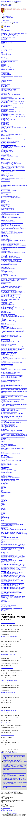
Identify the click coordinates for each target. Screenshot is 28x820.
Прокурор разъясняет (6, 239)
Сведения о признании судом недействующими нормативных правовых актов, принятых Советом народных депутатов (13, 167)
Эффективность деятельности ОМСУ (10, 287)
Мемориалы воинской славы (8, 37)
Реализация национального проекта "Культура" (12, 572)
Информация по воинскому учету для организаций (13, 369)
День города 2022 (5, 123)
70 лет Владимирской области (8, 100)
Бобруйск (3, 508)
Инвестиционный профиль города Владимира (12, 375)
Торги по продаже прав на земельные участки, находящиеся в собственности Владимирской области (14, 533)
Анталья (3, 513)
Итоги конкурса (4, 86)
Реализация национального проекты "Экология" (12, 583)
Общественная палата (6, 74)
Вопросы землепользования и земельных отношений (14, 389)
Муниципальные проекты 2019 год (9, 585)
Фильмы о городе (5, 93)
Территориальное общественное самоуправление (13, 67)
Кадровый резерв (5, 143)
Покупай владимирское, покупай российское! (12, 291)
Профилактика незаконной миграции (10, 214)
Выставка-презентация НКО (8, 61)
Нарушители (4, 361)
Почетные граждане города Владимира (10, 94)
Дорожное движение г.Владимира (9, 352)
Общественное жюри (6, 82)
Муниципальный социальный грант (9, 60)
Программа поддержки (6, 302)
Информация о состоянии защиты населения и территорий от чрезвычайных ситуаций (12, 233)
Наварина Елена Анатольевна (8, 623)
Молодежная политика (6, 472)
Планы (2, 182)
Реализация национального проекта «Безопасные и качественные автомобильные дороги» (13, 590)
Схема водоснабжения (6, 345)
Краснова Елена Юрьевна (7, 668)
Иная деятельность (5, 189)
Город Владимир (7, 14)
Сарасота (3, 493)
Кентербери (3, 484)
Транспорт (3, 319)
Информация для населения (7, 216)
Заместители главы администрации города (11, 134)
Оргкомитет (3, 81)
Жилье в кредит (4, 249)
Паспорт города (4, 288)
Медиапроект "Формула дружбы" (9, 90)
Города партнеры (5, 481)
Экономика (3, 283)
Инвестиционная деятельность (8, 370)
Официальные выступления (7, 151)
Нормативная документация (7, 595)
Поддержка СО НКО (6, 192)
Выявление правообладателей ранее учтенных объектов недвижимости (12, 254)
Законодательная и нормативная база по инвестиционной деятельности (10, 373)
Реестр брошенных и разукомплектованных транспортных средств (11, 262)
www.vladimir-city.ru (5, 795)
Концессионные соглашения (8, 343)
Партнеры (3, 536)
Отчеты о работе (5, 154)
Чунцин (2, 505)
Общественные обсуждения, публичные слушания (13, 170)
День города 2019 (5, 118)
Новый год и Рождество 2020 (8, 119)
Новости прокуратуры (6, 237)
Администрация (9, 22)
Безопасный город (5, 206)
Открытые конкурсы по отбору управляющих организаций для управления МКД (12, 334)
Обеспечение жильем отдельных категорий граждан (13, 245)
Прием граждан (4, 236)
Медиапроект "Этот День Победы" (9, 35)
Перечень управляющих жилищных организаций (13, 330)
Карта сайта (8, 791)
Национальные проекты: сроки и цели (10, 539)
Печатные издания (5, 91)
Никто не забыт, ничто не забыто (9, 34)
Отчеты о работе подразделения (8, 605)
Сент (2, 491)
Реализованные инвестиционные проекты (11, 380)
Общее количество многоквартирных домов (11, 336)
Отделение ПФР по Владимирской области (11, 259)
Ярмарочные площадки (6, 296)
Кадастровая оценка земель (7, 406)
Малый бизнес (7, 16)
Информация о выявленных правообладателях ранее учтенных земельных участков (13, 408)
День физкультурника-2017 (7, 109)
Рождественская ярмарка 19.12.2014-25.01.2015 (12, 101)
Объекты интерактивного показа (9, 464)
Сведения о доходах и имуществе (9, 162)
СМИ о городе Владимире (7, 126)
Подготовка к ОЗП (5, 323)
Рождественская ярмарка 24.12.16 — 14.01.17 (12, 107)
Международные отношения (8, 480)
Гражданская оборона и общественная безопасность (13, 228)
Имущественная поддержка (7, 308)
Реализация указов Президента (8, 290)
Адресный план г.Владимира (8, 425)
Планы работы (4, 152)
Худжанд (3, 516)
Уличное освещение (5, 357)
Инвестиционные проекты (7, 378)
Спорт (2, 452)
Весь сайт (4, 4)
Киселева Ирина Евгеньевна (8, 692)
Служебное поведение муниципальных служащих (13, 146)
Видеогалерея (4, 39)
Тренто (2, 488)
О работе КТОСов (5, 73)
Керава (2, 496)
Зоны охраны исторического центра (9, 426)
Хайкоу (2, 503)
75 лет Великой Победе (6, 120)
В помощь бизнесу (5, 303)
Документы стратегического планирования (11, 265)
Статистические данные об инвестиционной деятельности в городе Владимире (12, 377)
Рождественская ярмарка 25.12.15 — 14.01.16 (12, 103)
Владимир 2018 (4, 113)
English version (4, 1)
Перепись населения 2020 (7, 364)
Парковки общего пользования (8, 353)
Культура (3, 441)
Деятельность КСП (5, 181)
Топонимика (4, 429)
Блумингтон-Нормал (6, 492)
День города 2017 (5, 110)
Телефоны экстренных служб (8, 231)
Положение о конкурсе (6, 80)
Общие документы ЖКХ (7, 356)
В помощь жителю (5, 339)
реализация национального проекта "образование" (13, 555)
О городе (3, 46)
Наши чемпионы (5, 456)
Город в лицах (4, 53)
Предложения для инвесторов (8, 381)
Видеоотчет (3, 65)
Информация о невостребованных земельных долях (13, 402)
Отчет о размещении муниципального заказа (12, 524)
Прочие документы (5, 179)
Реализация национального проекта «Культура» (12, 588)
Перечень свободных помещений (9, 315)
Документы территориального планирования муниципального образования (12, 414)
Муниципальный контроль (7, 359)
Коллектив (3, 602)
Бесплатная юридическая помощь (9, 256)
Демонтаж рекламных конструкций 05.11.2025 (12, 362)
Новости (3, 29)
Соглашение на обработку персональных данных (13, 596)
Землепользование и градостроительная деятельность (14, 388)
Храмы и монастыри (6, 463)
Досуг (2, 465)
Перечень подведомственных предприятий (11, 328)
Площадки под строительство (8, 314)
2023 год (3, 542)
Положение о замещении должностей (10, 141)
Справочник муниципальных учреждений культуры (13, 442)
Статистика (14, 791)
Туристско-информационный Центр (9, 471)
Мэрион (3, 495)
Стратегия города (7, 18)
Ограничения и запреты (6, 147)
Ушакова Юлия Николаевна (7, 735)
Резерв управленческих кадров (8, 145)
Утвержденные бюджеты (7, 271)
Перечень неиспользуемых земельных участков (12, 316)
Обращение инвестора (6, 382)
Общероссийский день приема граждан (10, 225)
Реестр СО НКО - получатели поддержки (11, 197)
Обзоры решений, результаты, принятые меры (12, 223)
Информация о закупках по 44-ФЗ (9, 523)
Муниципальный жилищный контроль (10, 350)
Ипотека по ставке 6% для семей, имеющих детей (13, 252)
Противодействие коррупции (8, 210)
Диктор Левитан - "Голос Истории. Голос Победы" (13, 41)
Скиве (2, 497)
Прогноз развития (5, 267)
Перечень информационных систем (9, 156)
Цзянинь (3, 504)
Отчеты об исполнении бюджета (9, 272)
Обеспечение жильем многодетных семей (11, 243)
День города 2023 (5, 124)
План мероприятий (5, 84)
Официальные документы (7, 150)
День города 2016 (5, 106)
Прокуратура (4, 235)
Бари (2, 490)
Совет (2, 158)
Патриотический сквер (6, 42)
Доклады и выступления (7, 187)
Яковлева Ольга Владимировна (8, 654)
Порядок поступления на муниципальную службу (13, 139)
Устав (2, 47)
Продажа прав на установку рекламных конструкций (14, 534)
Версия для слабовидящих (14, 1)
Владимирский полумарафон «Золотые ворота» (12, 114)
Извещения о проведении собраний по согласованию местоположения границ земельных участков (14, 394)
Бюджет (2, 270)
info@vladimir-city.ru (5, 808)
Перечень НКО (4, 58)
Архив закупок (4, 527)
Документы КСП (5, 176)
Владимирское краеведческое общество (10, 88)
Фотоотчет (3, 64)
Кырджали (3, 501)
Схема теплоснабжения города (8, 344)
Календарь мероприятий (7, 444)
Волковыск (3, 509)
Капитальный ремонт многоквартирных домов (12, 348)
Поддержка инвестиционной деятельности (11, 385)
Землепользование (5, 400)
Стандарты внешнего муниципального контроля (12, 178)
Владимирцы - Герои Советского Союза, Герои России (14, 33)
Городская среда (4, 326)
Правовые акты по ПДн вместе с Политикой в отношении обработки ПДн (12, 164)
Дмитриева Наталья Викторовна (9, 710)
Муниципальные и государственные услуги (11, 227)
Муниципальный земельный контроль (10, 401)
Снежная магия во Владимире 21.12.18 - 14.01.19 (13, 116)
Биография (3, 130)
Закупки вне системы (6, 528)
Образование (4, 446)
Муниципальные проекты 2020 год (9, 573)
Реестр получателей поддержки (8, 306)
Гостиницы (3, 468)
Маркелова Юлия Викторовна (8, 722)
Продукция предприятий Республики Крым (11, 297)
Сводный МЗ (4, 520)
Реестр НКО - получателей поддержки (10, 479)
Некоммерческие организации (8, 55)
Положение (3, 600)
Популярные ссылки (6, 752)
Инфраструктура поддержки (8, 304)
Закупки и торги (5, 517)
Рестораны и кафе (5, 467)
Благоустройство (5, 354)
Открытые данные (5, 204)
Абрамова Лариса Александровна (9, 636)
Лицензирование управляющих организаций (12, 346)
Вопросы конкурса (5, 85)
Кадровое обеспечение (6, 138)
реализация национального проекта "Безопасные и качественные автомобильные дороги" (13, 578)
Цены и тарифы (4, 337)
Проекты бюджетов (5, 274)
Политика (10, 817)
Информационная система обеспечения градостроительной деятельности (10, 411)
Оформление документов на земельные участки (12, 399)
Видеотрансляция (5, 205)
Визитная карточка (5, 135)
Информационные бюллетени (8, 229)
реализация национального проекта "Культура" (12, 547)
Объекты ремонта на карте (7, 327)
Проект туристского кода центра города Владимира (13, 127)
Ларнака (3, 510)
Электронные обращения (7, 224)
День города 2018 (5, 115)
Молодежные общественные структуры (10, 477)
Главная (2, 22)
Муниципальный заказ (6, 518)
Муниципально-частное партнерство (10, 384)
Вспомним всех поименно (7, 32)
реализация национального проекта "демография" (13, 556)
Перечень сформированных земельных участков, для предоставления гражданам (13, 405)
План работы (4, 368)
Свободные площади (6, 312)
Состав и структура (5, 137)
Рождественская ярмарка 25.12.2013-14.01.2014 (12, 98)
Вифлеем (3, 512)
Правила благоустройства (7, 427)
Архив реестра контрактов (7, 525)
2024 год (3, 541)
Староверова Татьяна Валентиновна (9, 680)
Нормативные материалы (7, 365)
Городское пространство (6, 469)
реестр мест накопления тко (7, 324)
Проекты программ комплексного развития (11, 349)
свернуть (3, 789)
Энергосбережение (5, 340)
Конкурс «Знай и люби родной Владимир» (11, 76)
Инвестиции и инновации (7, 284)
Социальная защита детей (7, 450)
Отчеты (2, 183)
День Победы (6, 26)
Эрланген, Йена (4, 483)
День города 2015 (5, 102)
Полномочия (4, 131)
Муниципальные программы (8, 268)
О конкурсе (3, 77)
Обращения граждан (8, 17)
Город (2, 45)
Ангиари (3, 486)
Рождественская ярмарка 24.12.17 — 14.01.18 (12, 111)
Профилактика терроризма (7, 209)
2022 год (3, 553)
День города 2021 (5, 122)
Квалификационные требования (8, 142)
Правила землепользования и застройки (10, 418)
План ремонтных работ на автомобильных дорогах (13, 358)
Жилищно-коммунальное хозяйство (9, 321)
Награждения (4, 149)
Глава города (4, 128)
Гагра (2, 514)
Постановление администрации (8, 78)
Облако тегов (14, 752)
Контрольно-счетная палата (7, 171)
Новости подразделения (6, 609)
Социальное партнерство (7, 318)
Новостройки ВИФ (5, 251)
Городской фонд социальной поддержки (10, 257)
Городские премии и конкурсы (8, 445)
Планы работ (4, 604)
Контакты (3, 62)
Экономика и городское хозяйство (9, 264)
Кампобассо (3, 487)
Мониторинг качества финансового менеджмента (13, 276)
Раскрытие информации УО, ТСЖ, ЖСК (11, 341)
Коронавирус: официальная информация (11, 217)
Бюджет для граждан (6, 282)
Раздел (10, 4)
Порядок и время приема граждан (9, 221)
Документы (6, 20)
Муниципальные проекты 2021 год (9, 563)
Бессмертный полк (5, 30)
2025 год (3, 540)
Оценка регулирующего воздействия (10, 299)
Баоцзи (2, 506)
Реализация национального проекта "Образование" (13, 564)
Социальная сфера (5, 439)
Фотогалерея (4, 38)
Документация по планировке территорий (11, 422)
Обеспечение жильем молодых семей (10, 244)
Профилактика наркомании (7, 208)
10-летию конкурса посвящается (8, 89)
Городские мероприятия (6, 97)
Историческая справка (6, 49)
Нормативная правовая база (7, 69)
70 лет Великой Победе (6, 54)
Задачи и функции (5, 601)
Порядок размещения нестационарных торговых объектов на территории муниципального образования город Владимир (12, 294)
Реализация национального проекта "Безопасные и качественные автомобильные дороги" (13, 567)
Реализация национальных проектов (10, 537)
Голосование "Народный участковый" (10, 260)
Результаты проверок (6, 155)
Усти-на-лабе (4, 500)
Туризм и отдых (4, 459)
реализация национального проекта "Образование (13, 544)
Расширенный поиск (6, 5)
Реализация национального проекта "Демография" (13, 565)
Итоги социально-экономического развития (11, 286)
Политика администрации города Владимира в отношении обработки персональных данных (12, 598)
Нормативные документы (7, 175)
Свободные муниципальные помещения (10, 307)
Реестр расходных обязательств (8, 275)
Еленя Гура (3, 499)
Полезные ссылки (5, 66)
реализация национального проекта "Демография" (13, 545)
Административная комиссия (8, 320)
